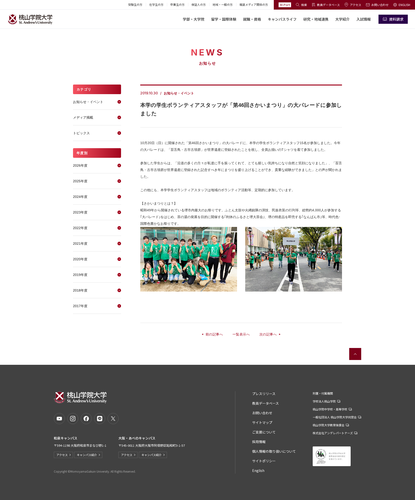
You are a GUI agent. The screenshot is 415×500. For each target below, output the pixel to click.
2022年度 (80, 228)
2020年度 (80, 259)
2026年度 (80, 165)
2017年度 (80, 306)
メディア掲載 (83, 117)
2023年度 (80, 212)
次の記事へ (268, 334)
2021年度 (80, 243)
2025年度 (80, 181)
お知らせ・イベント (88, 102)
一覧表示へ (241, 334)
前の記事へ (214, 334)
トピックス (81, 133)
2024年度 (80, 197)
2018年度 (80, 290)
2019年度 (80, 275)
